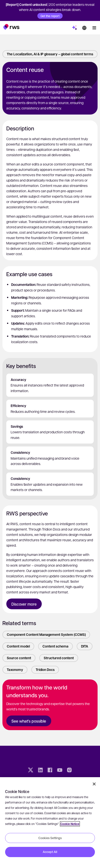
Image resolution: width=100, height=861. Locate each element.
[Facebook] (50, 770)
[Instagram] (69, 770)
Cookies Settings (50, 838)
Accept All (50, 852)
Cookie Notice (69, 824)
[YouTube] (59, 770)
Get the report (50, 16)
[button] (11, 26)
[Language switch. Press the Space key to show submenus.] (84, 28)
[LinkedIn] (40, 770)
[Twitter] (30, 770)
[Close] (94, 784)
